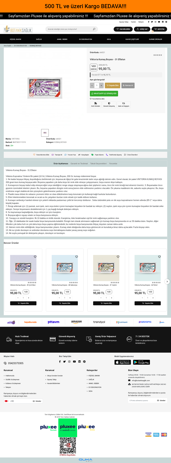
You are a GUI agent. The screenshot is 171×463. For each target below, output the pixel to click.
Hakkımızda (10, 376)
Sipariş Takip (123, 22)
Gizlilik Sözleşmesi (12, 379)
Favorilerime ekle (98, 99)
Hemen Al (129, 85)
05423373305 (15, 363)
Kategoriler (92, 370)
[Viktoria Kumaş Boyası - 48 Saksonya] (65, 268)
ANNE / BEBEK (94, 383)
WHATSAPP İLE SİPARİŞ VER (105, 94)
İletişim (141, 22)
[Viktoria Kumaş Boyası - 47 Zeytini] (106, 268)
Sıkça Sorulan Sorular (55, 376)
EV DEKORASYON (95, 387)
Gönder (38, 401)
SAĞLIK (91, 379)
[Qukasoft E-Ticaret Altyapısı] (85, 460)
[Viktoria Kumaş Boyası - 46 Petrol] (148, 268)
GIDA (90, 391)
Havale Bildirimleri (53, 383)
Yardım (133, 22)
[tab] (61, 163)
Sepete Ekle (114, 85)
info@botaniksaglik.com (141, 380)
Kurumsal (8, 370)
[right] (167, 281)
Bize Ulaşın (133, 370)
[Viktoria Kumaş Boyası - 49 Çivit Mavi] (23, 268)
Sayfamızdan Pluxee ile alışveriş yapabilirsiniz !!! (125, 16)
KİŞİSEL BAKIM (94, 376)
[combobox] (7, 401)
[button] (142, 29)
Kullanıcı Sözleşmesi (13, 383)
